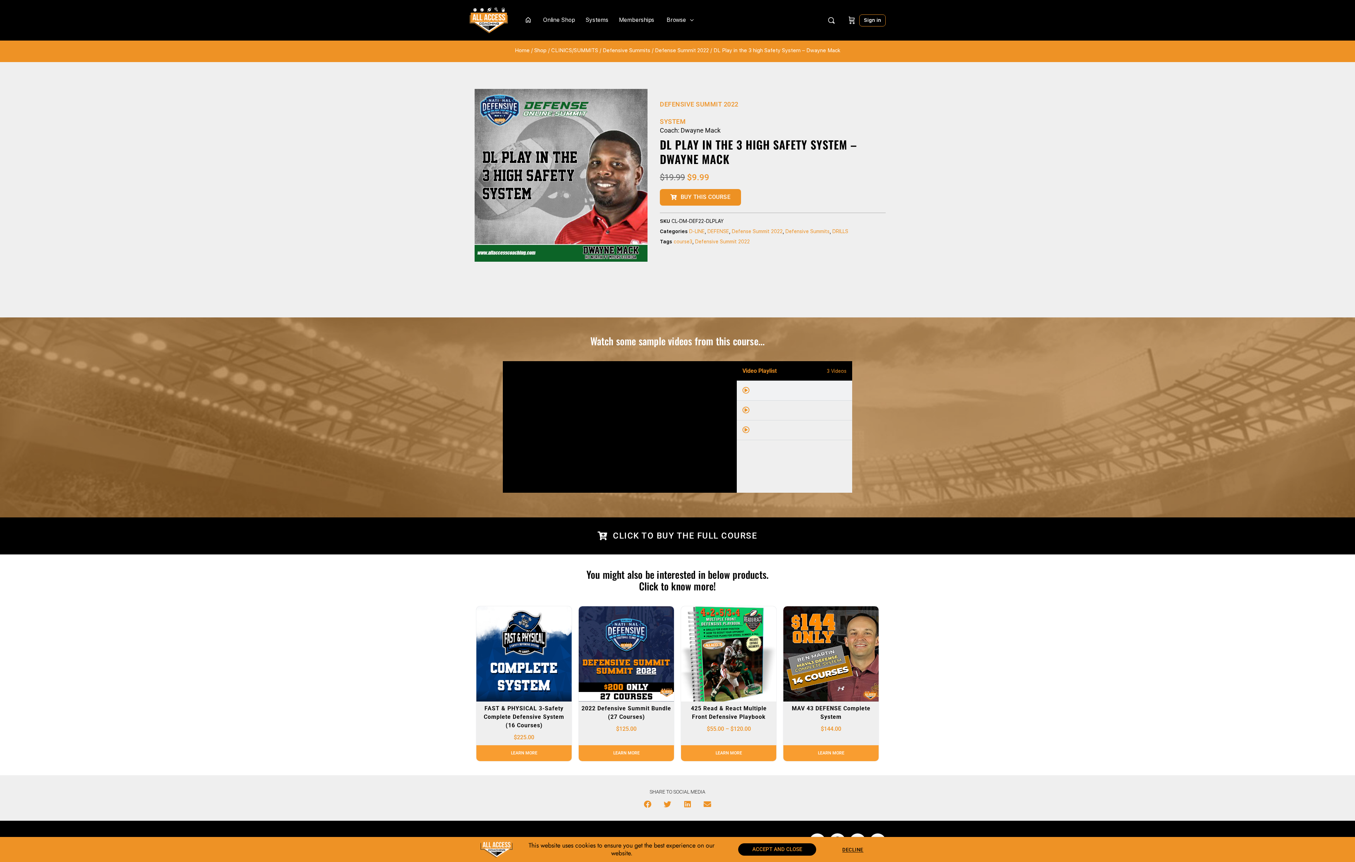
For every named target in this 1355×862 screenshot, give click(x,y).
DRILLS (840, 231)
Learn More (524, 753)
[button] (648, 804)
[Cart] (851, 20)
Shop (540, 50)
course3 (683, 241)
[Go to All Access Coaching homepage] (488, 19)
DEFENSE (718, 231)
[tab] (794, 391)
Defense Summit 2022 (682, 50)
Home (522, 50)
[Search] (831, 20)
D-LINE (697, 231)
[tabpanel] (620, 427)
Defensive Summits (626, 50)
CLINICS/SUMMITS (574, 50)
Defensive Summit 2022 (722, 241)
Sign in (872, 20)
